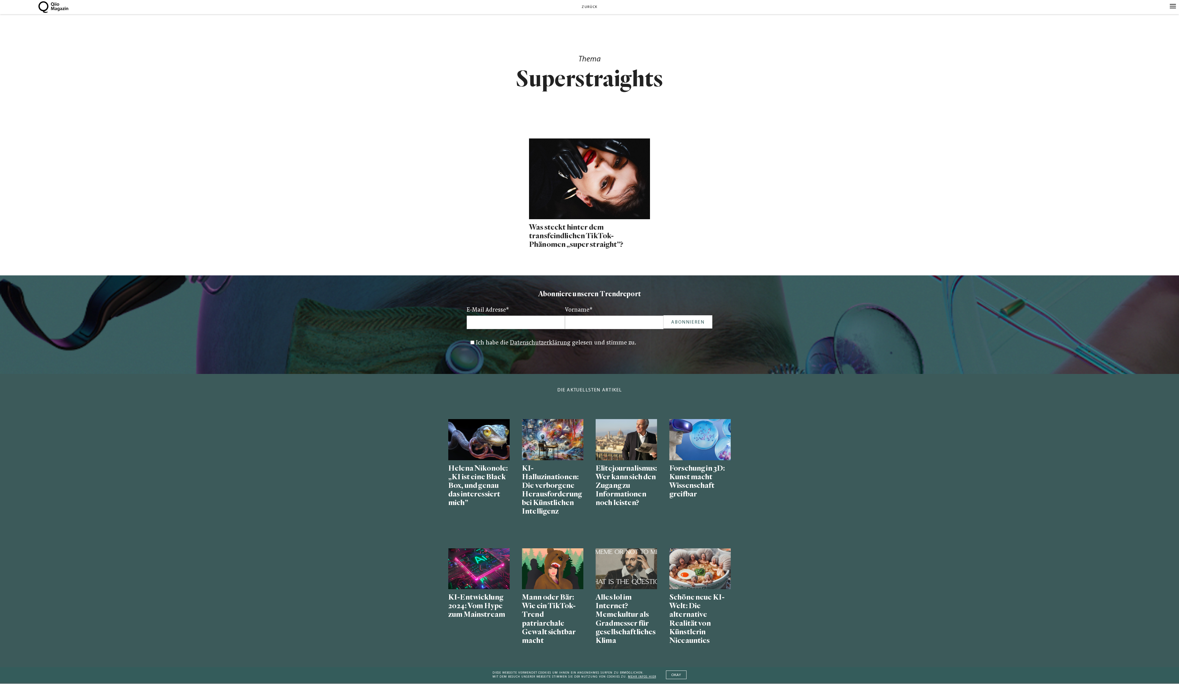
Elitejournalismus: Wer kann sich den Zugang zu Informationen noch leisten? (626, 486)
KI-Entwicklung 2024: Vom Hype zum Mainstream (476, 605)
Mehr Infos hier (642, 677)
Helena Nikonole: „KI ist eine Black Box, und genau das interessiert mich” (478, 486)
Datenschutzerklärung (540, 343)
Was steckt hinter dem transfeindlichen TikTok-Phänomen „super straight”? (576, 236)
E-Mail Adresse (488, 310)
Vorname (579, 310)
